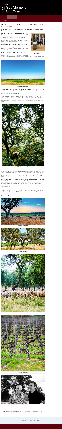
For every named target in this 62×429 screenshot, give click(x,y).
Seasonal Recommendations (32, 16)
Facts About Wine (46, 16)
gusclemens (15, 26)
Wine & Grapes (6, 20)
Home (4, 16)
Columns (20, 16)
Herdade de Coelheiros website (8, 195)
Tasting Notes (11, 16)
